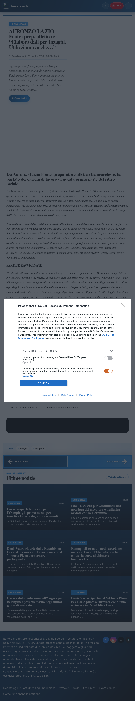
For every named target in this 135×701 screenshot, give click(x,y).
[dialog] (67, 350)
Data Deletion (49, 395)
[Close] (124, 306)
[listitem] (67, 351)
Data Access (67, 395)
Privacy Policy (86, 395)
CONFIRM (44, 383)
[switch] (108, 358)
